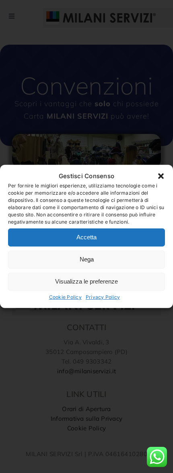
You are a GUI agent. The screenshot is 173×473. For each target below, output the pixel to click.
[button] (161, 176)
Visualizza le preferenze (86, 281)
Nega (87, 259)
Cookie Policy (65, 297)
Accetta (86, 237)
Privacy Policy (103, 297)
